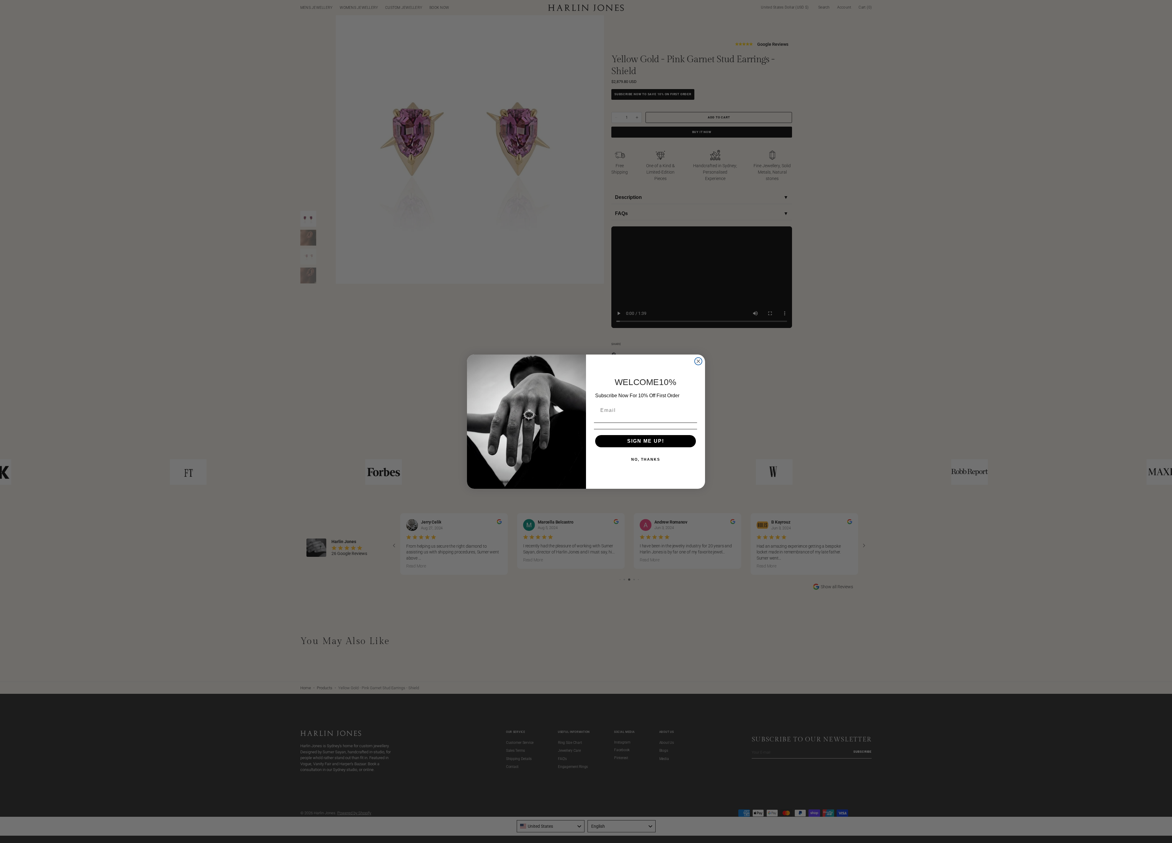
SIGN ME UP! (645, 441)
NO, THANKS (645, 459)
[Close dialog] (698, 361)
